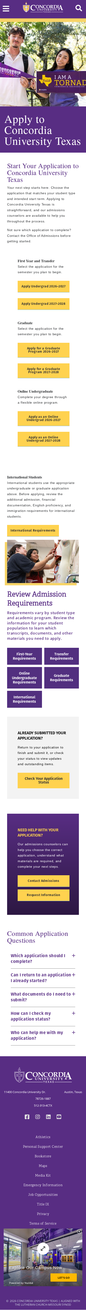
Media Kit (43, 1176)
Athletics (43, 1137)
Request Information (43, 895)
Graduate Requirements (61, 677)
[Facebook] (27, 1117)
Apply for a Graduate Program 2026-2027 (43, 350)
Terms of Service (42, 1224)
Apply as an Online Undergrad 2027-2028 (44, 439)
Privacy (43, 1214)
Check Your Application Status (44, 780)
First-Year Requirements (24, 656)
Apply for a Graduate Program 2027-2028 (43, 370)
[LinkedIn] (48, 1117)
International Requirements (33, 530)
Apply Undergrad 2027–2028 (44, 304)
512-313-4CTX (43, 1105)
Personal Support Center (43, 1147)
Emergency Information (43, 1185)
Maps (43, 1166)
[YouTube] (59, 1117)
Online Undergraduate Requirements (24, 677)
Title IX (43, 1204)
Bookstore (43, 1156)
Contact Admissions (43, 881)
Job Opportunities (43, 1195)
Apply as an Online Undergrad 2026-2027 (44, 418)
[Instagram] (37, 1117)
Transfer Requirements (61, 656)
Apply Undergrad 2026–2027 (44, 286)
